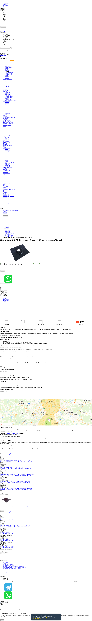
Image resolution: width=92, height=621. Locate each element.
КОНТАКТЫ (5, 213)
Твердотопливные (6, 141)
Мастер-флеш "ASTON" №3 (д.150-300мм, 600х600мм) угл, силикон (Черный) (14, 526)
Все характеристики (4, 290)
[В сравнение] (7, 480)
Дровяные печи (5, 91)
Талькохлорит (7, 113)
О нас (4, 2)
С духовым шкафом (8, 73)
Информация (2, 553)
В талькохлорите (8, 80)
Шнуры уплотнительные (7, 174)
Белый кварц (7, 109)
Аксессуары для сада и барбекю (8, 196)
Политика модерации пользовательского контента (12, 568)
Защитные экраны (6, 200)
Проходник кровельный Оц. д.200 (6, 540)
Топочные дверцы (6, 179)
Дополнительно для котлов (7, 145)
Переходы (6, 153)
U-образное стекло (8, 130)
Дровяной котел (5, 143)
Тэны (4, 146)
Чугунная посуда (6, 195)
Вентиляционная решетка (7, 202)
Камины (4, 126)
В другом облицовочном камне (10, 100)
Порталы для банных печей (8, 123)
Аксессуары (7, 139)
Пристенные (7, 132)
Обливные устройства (7, 121)
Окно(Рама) (5, 116)
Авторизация (5, 28)
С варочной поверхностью (9, 82)
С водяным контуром (8, 67)
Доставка (4, 301)
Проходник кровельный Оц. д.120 (6, 519)
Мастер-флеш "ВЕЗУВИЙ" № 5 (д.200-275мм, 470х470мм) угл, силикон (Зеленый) (15, 482)
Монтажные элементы (7, 154)
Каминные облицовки (7, 131)
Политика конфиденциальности (8, 565)
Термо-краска (5, 204)
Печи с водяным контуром (7, 87)
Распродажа (5, 4)
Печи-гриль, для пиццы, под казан (9, 189)
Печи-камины (5, 64)
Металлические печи (6, 88)
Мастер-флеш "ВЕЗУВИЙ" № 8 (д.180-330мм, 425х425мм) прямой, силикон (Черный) (16, 461)
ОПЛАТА (4, 211)
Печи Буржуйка (5, 89)
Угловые (6, 133)
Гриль (4, 191)
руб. (3, 10)
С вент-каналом (7, 159)
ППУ (6, 155)
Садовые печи (5, 192)
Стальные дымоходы (6, 168)
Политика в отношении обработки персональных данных (13, 566)
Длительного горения (6, 142)
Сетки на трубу (5, 119)
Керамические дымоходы (7, 158)
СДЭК (17, 433)
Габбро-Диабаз (7, 110)
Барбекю (4, 190)
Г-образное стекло (8, 129)
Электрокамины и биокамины (8, 135)
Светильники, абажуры (7, 125)
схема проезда (3, 55)
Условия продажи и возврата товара (9, 556)
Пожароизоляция (6, 171)
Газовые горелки (8, 106)
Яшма (6, 114)
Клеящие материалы (6, 173)
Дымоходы (4, 147)
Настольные (7, 138)
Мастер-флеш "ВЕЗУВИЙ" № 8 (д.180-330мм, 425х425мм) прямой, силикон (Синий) (15, 454)
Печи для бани (5, 90)
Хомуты (6, 156)
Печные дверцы (5, 182)
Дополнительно (5, 160)
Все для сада (5, 188)
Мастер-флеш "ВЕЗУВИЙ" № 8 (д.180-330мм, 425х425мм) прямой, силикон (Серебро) (16, 489)
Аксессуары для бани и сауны (8, 122)
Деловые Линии (10, 433)
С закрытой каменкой (9, 96)
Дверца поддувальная (6, 180)
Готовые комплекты (6, 148)
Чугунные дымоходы (6, 166)
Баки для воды (5, 118)
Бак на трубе (7, 164)
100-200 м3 (7, 70)
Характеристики (6, 299)
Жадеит (6, 111)
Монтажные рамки (6, 186)
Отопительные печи (6, 63)
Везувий (6, 149)
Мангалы (4, 193)
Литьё (4, 177)
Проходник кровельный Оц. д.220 (6, 547)
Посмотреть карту (21, 375)
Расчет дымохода (6, 206)
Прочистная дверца (6, 181)
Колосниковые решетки (7, 183)
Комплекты (7, 98)
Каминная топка (6, 127)
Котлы (4, 140)
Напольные (7, 103)
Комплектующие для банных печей (9, 117)
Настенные (7, 102)
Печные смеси (5, 172)
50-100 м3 (6, 69)
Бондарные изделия (6, 120)
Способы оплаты (6, 300)
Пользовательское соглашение (8, 564)
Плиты (4, 185)
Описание (4, 298)
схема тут (12, 60)
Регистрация (5, 29)
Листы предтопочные (9, 235)
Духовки (4, 187)
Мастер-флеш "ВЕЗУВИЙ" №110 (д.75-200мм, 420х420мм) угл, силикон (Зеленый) (15, 468)
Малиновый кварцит (8, 112)
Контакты (4, 558)
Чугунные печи (7, 65)
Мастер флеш (7, 157)
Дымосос (6, 161)
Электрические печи (6, 101)
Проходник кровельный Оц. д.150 (6, 533)
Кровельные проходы (6, 170)
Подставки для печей (6, 176)
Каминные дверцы (6, 178)
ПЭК (14, 433)
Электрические (5, 144)
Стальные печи (7, 66)
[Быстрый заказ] (5, 480)
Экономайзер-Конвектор (9, 162)
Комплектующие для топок (7, 134)
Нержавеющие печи (8, 94)
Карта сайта (5, 563)
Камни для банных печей (7, 108)
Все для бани (5, 107)
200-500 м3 (7, 78)
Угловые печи (7, 68)
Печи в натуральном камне (7, 79)
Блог (3, 6)
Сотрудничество (6, 3)
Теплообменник (7, 163)
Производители (5, 5)
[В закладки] (6, 480)
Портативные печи (6, 194)
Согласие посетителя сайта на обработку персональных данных (14, 567)
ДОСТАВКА (5, 212)
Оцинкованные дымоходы (7, 167)
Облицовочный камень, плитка (8, 124)
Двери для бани (5, 115)
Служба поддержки (4, 560)
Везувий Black (7, 150)
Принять (56, 616)
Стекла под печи (8, 234)
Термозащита (5, 169)
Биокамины (5, 136)
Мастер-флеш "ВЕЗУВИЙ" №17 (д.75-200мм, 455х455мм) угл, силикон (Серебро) (15, 512)
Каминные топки (6, 573)
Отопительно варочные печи (8, 72)
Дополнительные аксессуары (8, 201)
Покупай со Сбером (14, 210)
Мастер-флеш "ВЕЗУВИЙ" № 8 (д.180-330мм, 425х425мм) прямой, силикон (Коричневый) (16, 475)
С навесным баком (8, 95)
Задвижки (4, 184)
